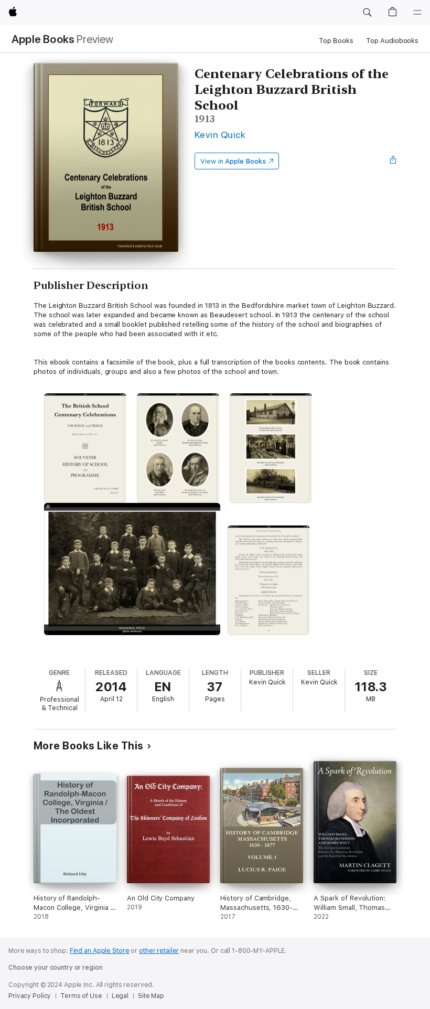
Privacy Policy (29, 996)
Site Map (151, 996)
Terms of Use (81, 996)
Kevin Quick (220, 134)
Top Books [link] (336, 41)
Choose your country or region (55, 967)
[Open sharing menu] (393, 161)
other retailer (159, 950)
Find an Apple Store (100, 950)
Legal (120, 996)
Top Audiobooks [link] (392, 41)
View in (233, 161)
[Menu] (417, 12)
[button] (367, 12)
